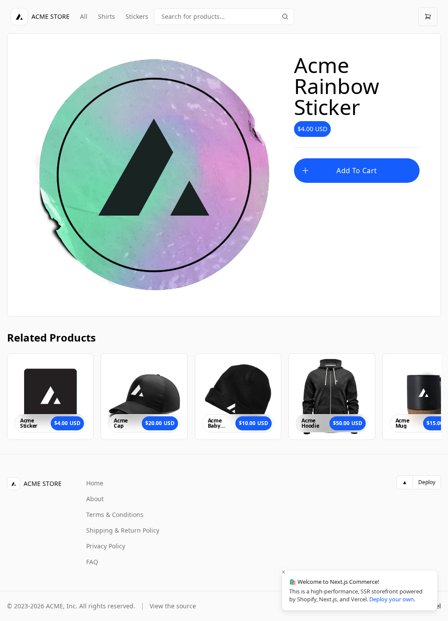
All (84, 16)
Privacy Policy (105, 546)
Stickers (137, 16)
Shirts (106, 16)
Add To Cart (356, 170)
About (95, 499)
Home (94, 483)
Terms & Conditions (115, 514)
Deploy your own (391, 599)
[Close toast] (283, 572)
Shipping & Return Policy (122, 530)
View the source (173, 606)
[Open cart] (428, 16)
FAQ (92, 562)
